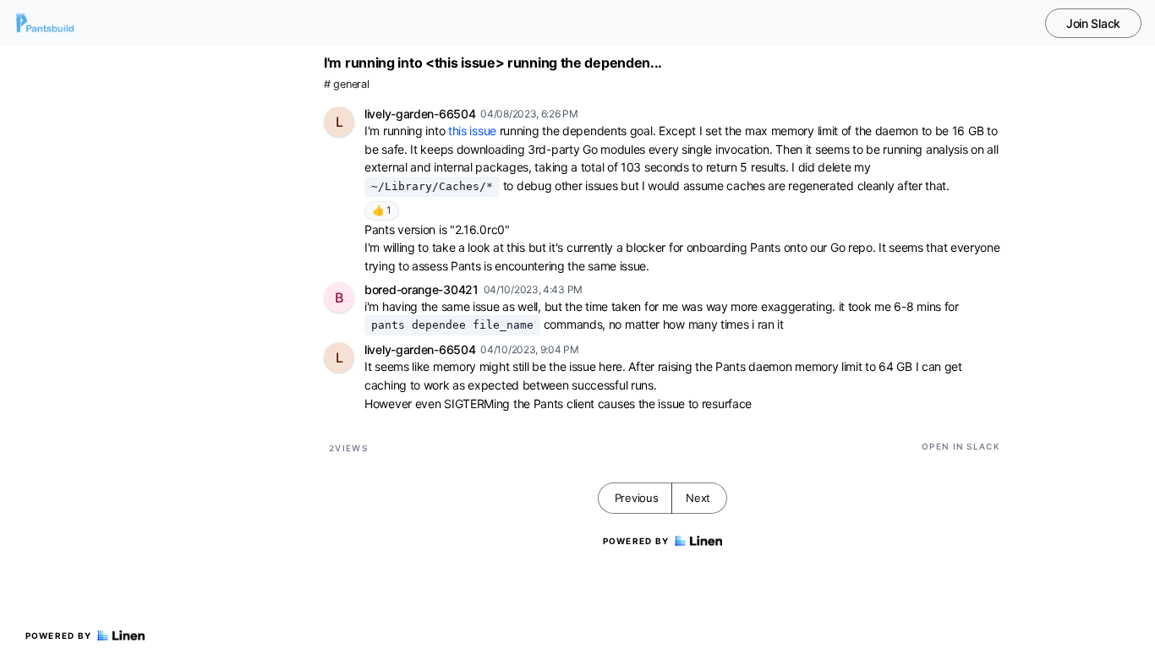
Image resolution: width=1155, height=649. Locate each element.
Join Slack (1093, 23)
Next (698, 497)
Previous (637, 497)
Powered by (58, 635)
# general (346, 84)
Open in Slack (961, 446)
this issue (472, 130)
